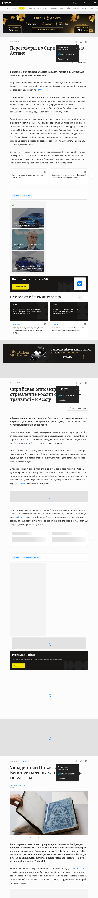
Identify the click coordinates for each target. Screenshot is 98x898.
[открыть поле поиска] (89, 3)
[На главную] (6, 3)
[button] (95, 3)
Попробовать (63, 59)
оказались (81, 837)
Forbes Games (14, 8)
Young (90, 8)
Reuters (33, 431)
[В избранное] (45, 172)
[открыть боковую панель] (84, 3)
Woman (76, 8)
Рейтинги (31, 8)
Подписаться (20, 286)
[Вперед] (92, 176)
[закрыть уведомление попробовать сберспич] (77, 48)
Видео (62, 8)
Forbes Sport (16, 324)
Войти (75, 3)
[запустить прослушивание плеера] (76, 42)
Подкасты (53, 8)
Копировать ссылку (79, 62)
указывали (20, 471)
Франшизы (42, 8)
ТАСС (40, 89)
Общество (55, 324)
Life (68, 8)
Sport (83, 8)
